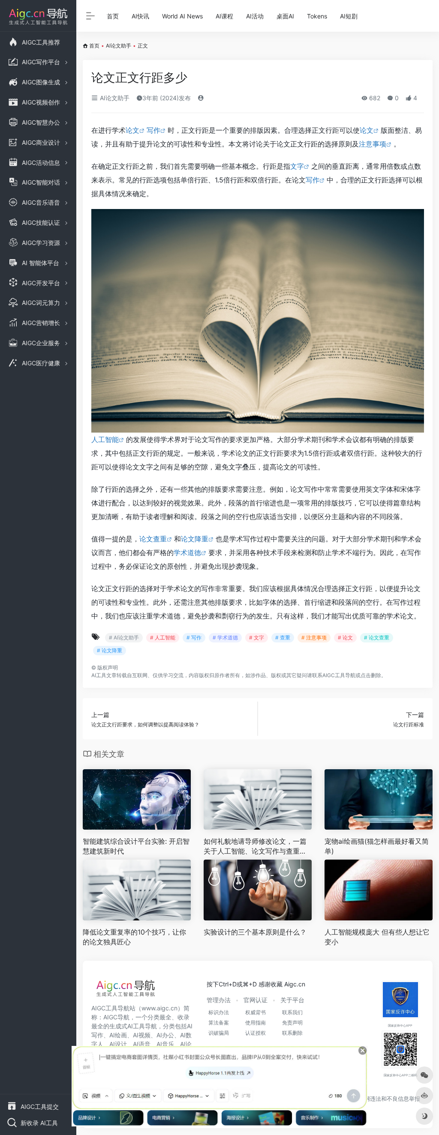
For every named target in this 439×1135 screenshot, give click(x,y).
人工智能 (105, 439)
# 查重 (282, 637)
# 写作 (193, 637)
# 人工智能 (162, 637)
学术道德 (187, 552)
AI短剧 (349, 16)
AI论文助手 (118, 45)
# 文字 (256, 637)
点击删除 (371, 675)
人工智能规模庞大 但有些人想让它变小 (377, 937)
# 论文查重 (376, 637)
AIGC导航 (116, 1017)
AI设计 (118, 1044)
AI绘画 (118, 1035)
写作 (153, 130)
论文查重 (153, 539)
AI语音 (141, 1044)
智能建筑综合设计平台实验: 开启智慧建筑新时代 (136, 846)
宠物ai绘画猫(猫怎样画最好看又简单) (377, 846)
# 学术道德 (225, 637)
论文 (132, 130)
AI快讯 (140, 16)
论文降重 (194, 539)
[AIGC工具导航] (125, 990)
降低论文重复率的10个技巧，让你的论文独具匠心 (134, 937)
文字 (297, 166)
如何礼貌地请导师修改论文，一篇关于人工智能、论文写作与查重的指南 (255, 846)
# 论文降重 (109, 650)
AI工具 (98, 675)
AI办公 (165, 1035)
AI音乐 (165, 1044)
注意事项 (372, 144)
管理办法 (219, 1000)
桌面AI (285, 16)
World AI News (182, 16)
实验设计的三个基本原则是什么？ (255, 932)
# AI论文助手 (124, 637)
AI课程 (224, 16)
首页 (113, 16)
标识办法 (218, 1012)
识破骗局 (218, 1033)
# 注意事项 (314, 637)
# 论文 (345, 637)
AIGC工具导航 (338, 675)
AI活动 (255, 16)
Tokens (317, 16)
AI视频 (141, 1035)
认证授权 (255, 1033)
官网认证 (256, 1000)
